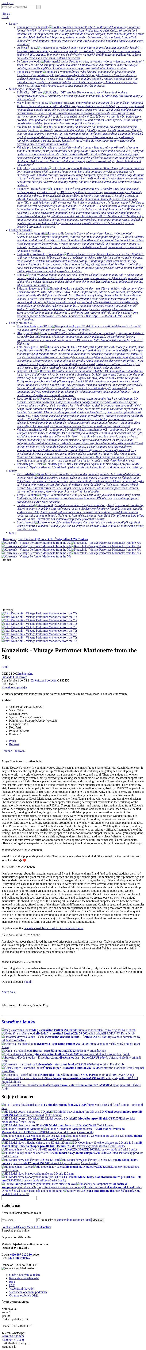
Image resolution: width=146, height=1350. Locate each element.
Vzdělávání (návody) (21, 1288)
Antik (5, 666)
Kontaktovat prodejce (14, 687)
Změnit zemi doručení (44, 680)
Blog (12, 1281)
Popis (12, 740)
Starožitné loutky (28, 539)
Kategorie (9, 539)
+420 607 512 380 (21, 1254)
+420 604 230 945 (19, 1258)
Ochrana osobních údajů (23, 1295)
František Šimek (11, 1081)
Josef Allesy (18, 1040)
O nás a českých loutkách (24, 1274)
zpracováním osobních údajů (74, 1219)
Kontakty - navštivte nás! (24, 1278)
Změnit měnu (25, 673)
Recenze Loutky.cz (13, 750)
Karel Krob (129, 1030)
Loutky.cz (7, 3)
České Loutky (53, 1115)
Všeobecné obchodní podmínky (28, 1292)
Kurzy (13, 470)
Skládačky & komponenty (24, 89)
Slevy (12, 532)
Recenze (14, 744)
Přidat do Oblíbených (14, 677)
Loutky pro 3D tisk (20, 323)
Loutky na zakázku (20, 230)
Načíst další (8, 992)
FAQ (12, 1285)
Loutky (13, 23)
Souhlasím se (65, 1219)
